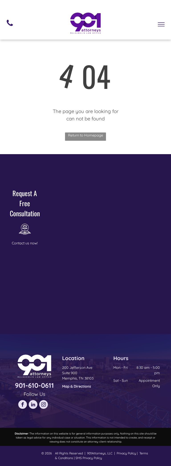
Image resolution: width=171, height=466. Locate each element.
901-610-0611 (34, 385)
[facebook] (22, 405)
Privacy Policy (126, 453)
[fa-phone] (10, 27)
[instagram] (43, 405)
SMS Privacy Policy (88, 458)
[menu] (161, 24)
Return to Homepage (85, 135)
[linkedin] (33, 405)
